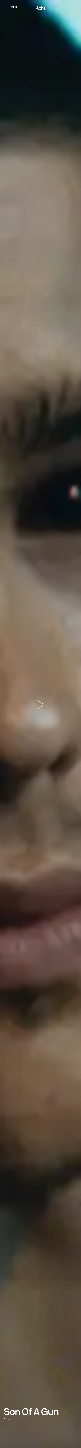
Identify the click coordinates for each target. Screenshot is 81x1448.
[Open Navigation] (12, 7)
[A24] (41, 8)
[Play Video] (40, 704)
